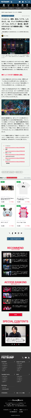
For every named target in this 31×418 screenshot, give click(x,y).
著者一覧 (15, 409)
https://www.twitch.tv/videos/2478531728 (15, 151)
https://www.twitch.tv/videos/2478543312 (15, 161)
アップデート (11, 8)
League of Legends (8, 12)
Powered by (10, 400)
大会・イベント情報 (22, 2)
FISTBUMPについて (7, 409)
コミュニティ (3, 8)
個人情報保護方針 (13, 411)
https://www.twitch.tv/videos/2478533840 (15, 147)
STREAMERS (19, 2)
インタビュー (18, 8)
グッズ (3, 370)
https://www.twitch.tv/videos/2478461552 (15, 154)
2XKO (17, 374)
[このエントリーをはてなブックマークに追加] (21, 233)
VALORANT (4, 361)
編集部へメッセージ (23, 409)
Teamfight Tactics (6, 374)
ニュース (4, 387)
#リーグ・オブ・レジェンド (8, 172)
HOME (3, 12)
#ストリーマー (19, 172)
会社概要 (21, 411)
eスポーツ (25, 8)
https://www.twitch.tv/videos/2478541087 (15, 158)
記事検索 (25, 2)
